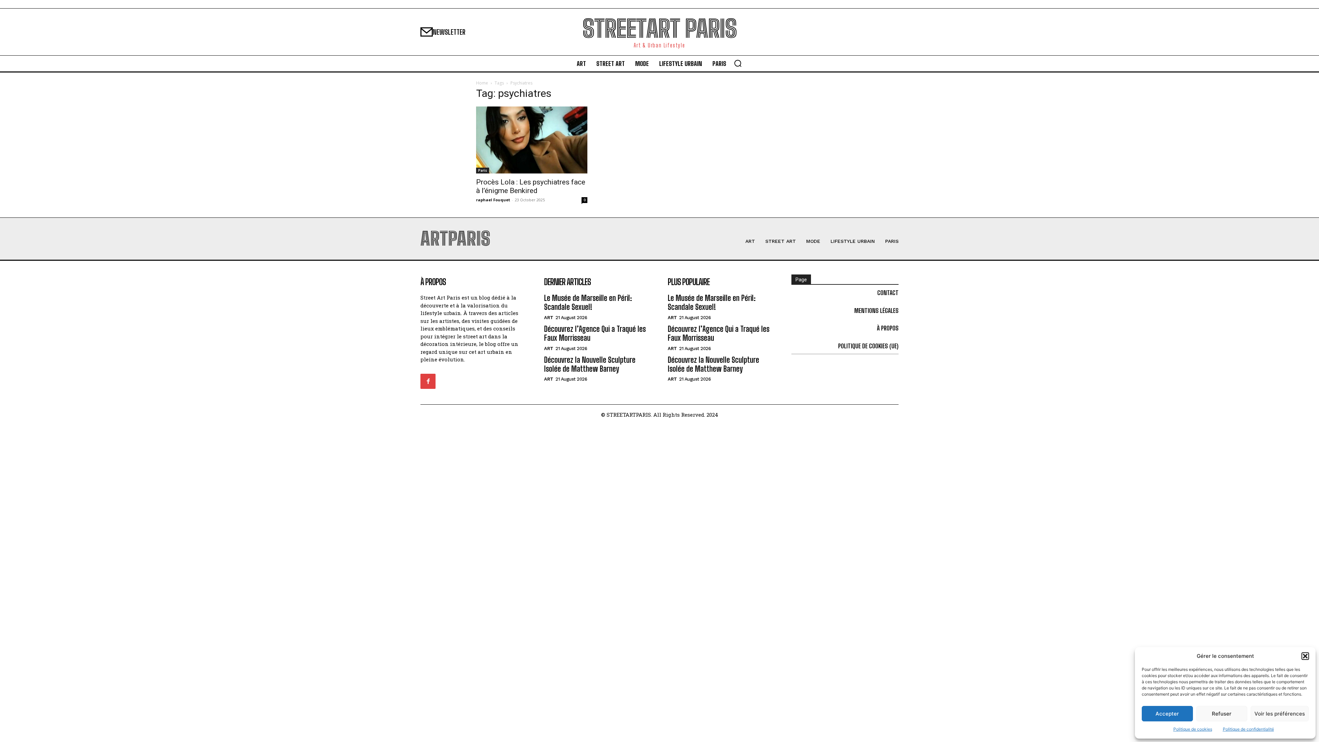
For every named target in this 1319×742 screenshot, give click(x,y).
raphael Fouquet (493, 199)
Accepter (1167, 713)
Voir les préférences (1279, 713)
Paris (482, 170)
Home (482, 83)
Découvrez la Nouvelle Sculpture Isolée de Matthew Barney (589, 364)
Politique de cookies (1192, 729)
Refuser (1221, 713)
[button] (1305, 656)
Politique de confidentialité (1248, 729)
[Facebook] (428, 381)
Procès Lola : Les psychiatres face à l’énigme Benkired (530, 186)
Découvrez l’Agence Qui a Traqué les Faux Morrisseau (595, 333)
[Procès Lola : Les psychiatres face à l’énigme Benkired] (531, 139)
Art (548, 317)
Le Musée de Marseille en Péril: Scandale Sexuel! (588, 302)
